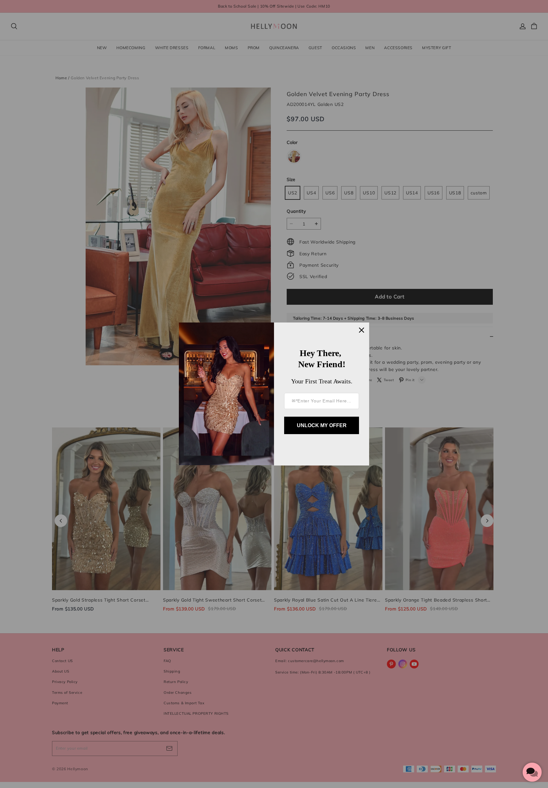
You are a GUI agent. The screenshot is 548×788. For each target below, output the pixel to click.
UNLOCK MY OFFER (322, 425)
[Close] (361, 330)
